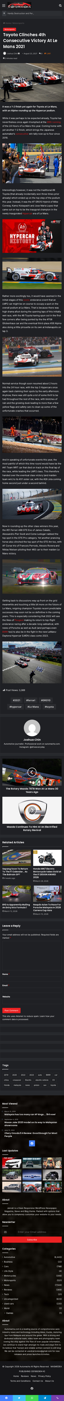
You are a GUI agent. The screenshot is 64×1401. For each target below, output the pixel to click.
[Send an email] (19, 53)
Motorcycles (10, 1276)
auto (40, 1075)
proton (36, 1085)
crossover (17, 1080)
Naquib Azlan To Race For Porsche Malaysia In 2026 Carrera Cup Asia (47, 907)
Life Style (8, 1271)
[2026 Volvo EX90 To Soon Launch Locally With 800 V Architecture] (11, 1187)
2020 (14, 1075)
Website (6, 996)
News (6, 1285)
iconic (26, 299)
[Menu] (3, 6)
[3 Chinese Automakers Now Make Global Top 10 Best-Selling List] (32, 1174)
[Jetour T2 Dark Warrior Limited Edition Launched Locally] (52, 1174)
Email (5, 985)
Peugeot (19, 620)
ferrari (31, 700)
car (56, 1075)
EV (54, 1080)
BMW (5, 631)
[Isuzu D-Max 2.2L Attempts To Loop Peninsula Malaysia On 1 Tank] (32, 1187)
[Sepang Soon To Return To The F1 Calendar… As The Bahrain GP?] (16, 858)
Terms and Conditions (20, 1381)
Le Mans (34, 706)
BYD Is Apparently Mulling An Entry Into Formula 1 (16, 906)
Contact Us (38, 1381)
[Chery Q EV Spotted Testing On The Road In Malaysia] (32, 1162)
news (27, 1085)
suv (44, 1085)
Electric (28, 1080)
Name (6, 974)
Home (8, 23)
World (6, 1308)
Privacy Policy (44, 1376)
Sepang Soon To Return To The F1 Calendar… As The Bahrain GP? (15, 871)
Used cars (9, 1303)
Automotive (9, 1257)
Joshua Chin (12, 53)
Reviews (8, 1289)
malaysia (17, 1085)
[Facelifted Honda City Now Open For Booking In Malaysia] (11, 1162)
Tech (6, 1294)
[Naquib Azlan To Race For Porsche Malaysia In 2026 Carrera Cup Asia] (47, 894)
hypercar (16, 706)
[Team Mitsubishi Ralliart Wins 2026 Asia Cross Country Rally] (52, 1187)
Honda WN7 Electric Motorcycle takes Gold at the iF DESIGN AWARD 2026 (47, 873)
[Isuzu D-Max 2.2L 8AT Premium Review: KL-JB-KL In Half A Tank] (11, 1174)
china (6, 1080)
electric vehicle (42, 1080)
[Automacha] (19, 5)
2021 (17, 700)
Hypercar (27, 213)
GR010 (46, 700)
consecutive (22, 133)
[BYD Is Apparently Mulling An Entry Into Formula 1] (16, 894)
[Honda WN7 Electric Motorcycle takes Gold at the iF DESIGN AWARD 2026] (47, 858)
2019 (6, 1075)
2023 (31, 1075)
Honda (7, 1085)
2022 (23, 1075)
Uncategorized (11, 1299)
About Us (49, 1381)
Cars (6, 1266)
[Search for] (60, 6)
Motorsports (18, 23)
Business (8, 1262)
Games (9, 1313)
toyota (50, 706)
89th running (54, 122)
